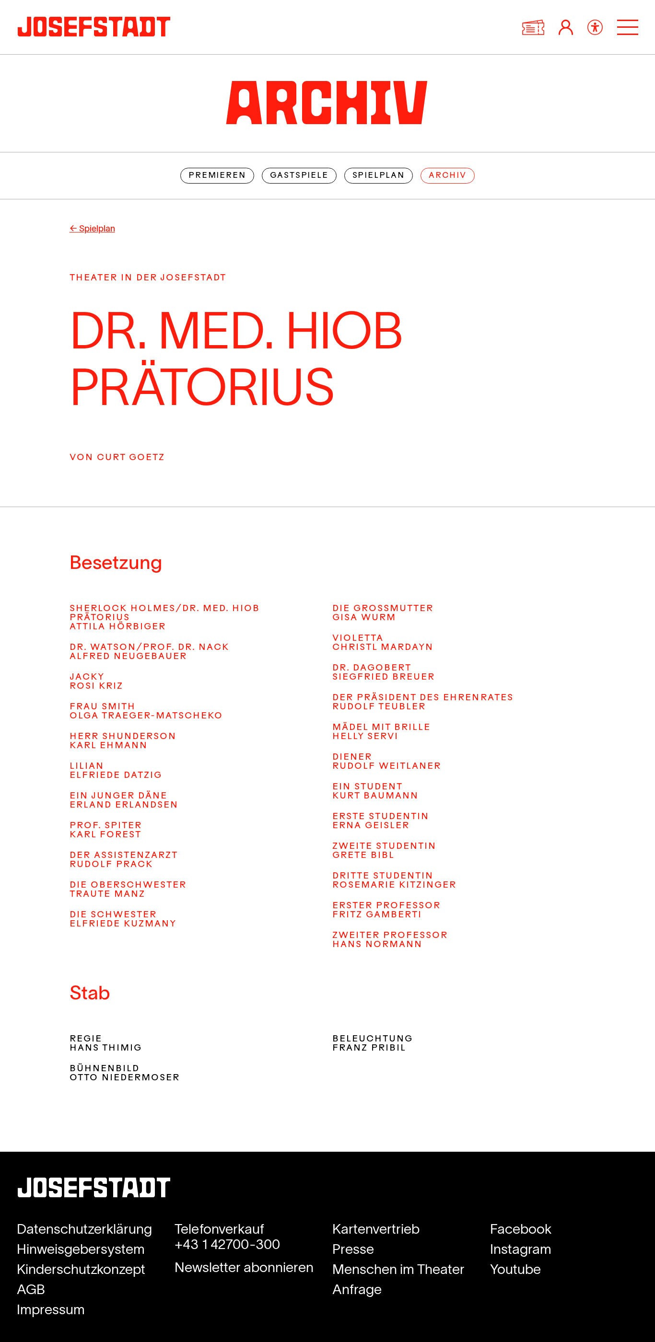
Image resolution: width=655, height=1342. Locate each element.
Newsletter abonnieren (244, 1267)
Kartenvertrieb (376, 1229)
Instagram (520, 1249)
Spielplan (378, 176)
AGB (31, 1289)
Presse (353, 1249)
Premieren (217, 176)
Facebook (520, 1229)
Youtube (515, 1269)
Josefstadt (94, 1190)
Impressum (51, 1309)
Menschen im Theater (398, 1269)
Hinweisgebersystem (81, 1249)
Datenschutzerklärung (84, 1229)
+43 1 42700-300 (227, 1244)
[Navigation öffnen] (627, 27)
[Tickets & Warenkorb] (533, 27)
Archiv (448, 176)
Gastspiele (299, 176)
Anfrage (357, 1289)
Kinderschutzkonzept (81, 1269)
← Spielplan (92, 228)
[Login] (566, 27)
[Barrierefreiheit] (595, 27)
